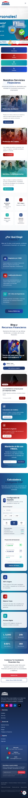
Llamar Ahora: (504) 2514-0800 (14, 680)
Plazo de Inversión (7, 519)
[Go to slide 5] (20, 42)
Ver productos (8, 122)
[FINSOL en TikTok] (19, 705)
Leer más (22, 397)
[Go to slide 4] (17, 42)
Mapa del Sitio (24, 787)
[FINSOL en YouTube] (6, 705)
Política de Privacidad (5, 787)
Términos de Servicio (11, 791)
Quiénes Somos (5, 725)
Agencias (3, 741)
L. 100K (16, 515)
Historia (3, 727)
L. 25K (10, 515)
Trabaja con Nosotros (6, 732)
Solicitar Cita (14, 675)
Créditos (3, 713)
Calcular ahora (7, 417)
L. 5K (5, 515)
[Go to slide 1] (7, 42)
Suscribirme (21, 461)
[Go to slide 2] (10, 42)
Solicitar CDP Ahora (14, 565)
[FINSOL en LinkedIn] (15, 705)
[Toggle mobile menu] (25, 3)
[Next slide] (24, 26)
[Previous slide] (3, 26)
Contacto (3, 739)
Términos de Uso (15, 787)
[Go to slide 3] (14, 42)
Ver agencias (7, 436)
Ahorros (3, 715)
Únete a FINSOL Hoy (14, 311)
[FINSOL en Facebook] (2, 705)
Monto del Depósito (8, 506)
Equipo (2, 729)
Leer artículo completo (14, 368)
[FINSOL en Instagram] (11, 705)
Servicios (3, 718)
